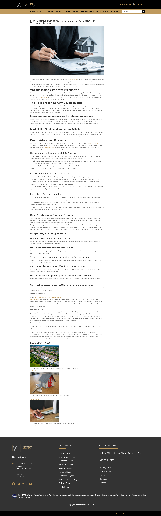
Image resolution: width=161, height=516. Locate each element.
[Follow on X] (27, 484)
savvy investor (72, 80)
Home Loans (35, 11)
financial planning (92, 143)
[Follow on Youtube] (30, 484)
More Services (86, 11)
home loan (43, 97)
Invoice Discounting (68, 479)
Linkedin (48, 323)
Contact (103, 479)
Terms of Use (105, 471)
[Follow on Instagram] (18, 483)
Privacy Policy (105, 468)
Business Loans (66, 461)
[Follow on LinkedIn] (23, 484)
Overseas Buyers (66, 476)
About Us (114, 11)
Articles (102, 483)
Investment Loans (53, 11)
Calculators (102, 11)
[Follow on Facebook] (13, 483)
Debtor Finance (66, 483)
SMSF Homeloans (67, 464)
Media (102, 475)
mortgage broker (48, 148)
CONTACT (139, 4)
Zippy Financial (35, 299)
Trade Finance (65, 487)
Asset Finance (65, 468)
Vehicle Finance (71, 11)
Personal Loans (65, 472)
